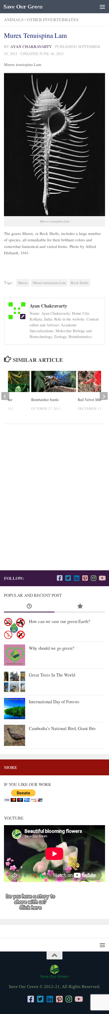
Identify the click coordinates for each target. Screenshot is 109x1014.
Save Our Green (22, 6)
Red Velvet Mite (90, 399)
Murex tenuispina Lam (49, 282)
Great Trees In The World (52, 675)
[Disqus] (54, 501)
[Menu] (102, 6)
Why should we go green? (51, 648)
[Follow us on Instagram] (93, 578)
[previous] (5, 396)
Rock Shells (79, 282)
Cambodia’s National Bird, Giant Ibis (62, 728)
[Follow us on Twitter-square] (68, 578)
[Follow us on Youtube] (102, 578)
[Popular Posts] (79, 606)
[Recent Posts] (29, 606)
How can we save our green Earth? (59, 621)
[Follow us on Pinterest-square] (85, 578)
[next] (104, 396)
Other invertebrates (53, 19)
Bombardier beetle (45, 399)
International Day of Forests (54, 702)
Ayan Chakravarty (31, 46)
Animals (14, 19)
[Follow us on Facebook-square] (59, 578)
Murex (23, 282)
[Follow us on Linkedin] (76, 578)
